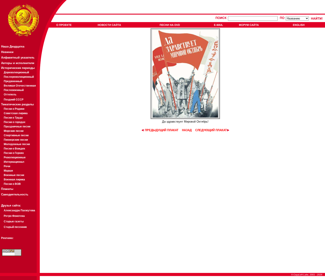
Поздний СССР (13, 99)
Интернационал (14, 161)
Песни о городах (14, 122)
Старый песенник (15, 227)
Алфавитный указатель (17, 57)
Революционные (15, 157)
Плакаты (7, 189)
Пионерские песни (16, 139)
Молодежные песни (17, 144)
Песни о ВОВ (12, 183)
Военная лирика (14, 179)
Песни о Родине (14, 108)
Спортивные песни (16, 135)
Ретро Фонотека (14, 216)
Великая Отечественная (20, 85)
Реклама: (7, 238)
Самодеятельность (14, 194)
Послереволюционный (19, 76)
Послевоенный (14, 90)
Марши (8, 170)
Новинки (7, 52)
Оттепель (10, 94)
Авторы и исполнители (17, 63)
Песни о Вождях (14, 148)
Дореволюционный (16, 72)
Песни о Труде (13, 117)
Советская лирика (16, 113)
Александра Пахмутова (19, 210)
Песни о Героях (14, 153)
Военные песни (14, 175)
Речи (7, 166)
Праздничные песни (17, 126)
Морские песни (13, 130)
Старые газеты (14, 221)
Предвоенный (13, 81)
